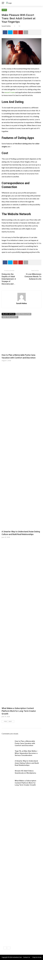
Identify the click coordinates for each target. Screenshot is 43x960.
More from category (10, 317)
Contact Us (26, 957)
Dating (4, 10)
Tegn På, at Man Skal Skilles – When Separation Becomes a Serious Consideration (26, 753)
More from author (23, 314)
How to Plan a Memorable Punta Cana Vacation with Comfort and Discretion (25, 743)
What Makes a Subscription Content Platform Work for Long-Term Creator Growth (19, 711)
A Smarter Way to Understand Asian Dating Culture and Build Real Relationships (27, 763)
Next (10, 721)
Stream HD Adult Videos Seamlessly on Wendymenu (25, 772)
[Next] (8, 948)
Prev (5, 721)
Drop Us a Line (37, 957)
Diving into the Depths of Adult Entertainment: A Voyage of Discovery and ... (9, 279)
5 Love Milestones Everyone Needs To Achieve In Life (33, 276)
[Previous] (5, 948)
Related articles (9, 314)
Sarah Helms (6, 26)
